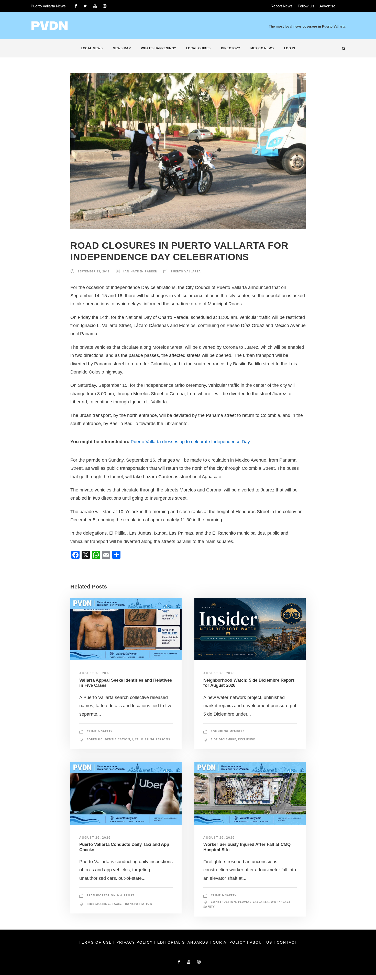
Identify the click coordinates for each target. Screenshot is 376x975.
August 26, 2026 (95, 673)
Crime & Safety (100, 731)
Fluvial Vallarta (253, 902)
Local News (92, 48)
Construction (223, 902)
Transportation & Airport (110, 895)
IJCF (135, 739)
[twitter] (85, 6)
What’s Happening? (158, 48)
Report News (282, 6)
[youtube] (95, 6)
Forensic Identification (108, 739)
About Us (262, 942)
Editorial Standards (183, 942)
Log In (289, 48)
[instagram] (104, 6)
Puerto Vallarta (186, 271)
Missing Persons (155, 739)
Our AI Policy (229, 942)
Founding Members (228, 731)
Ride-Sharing (98, 904)
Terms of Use (96, 942)
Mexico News (262, 48)
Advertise (327, 6)
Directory (230, 48)
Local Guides (198, 48)
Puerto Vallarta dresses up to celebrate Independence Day (190, 441)
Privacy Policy (135, 942)
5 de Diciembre (223, 739)
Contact (287, 942)
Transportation (137, 904)
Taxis (116, 904)
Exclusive (246, 739)
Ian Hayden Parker (140, 271)
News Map (122, 48)
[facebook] (76, 6)
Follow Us (306, 6)
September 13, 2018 (93, 271)
